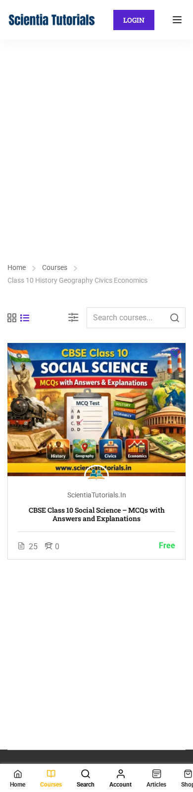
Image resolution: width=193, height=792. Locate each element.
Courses (54, 267)
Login (134, 20)
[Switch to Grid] (11, 317)
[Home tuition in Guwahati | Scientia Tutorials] (51, 19)
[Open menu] (178, 20)
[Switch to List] (24, 317)
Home (16, 267)
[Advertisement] (96, 140)
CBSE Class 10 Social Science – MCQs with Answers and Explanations (97, 514)
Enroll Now (96, 409)
